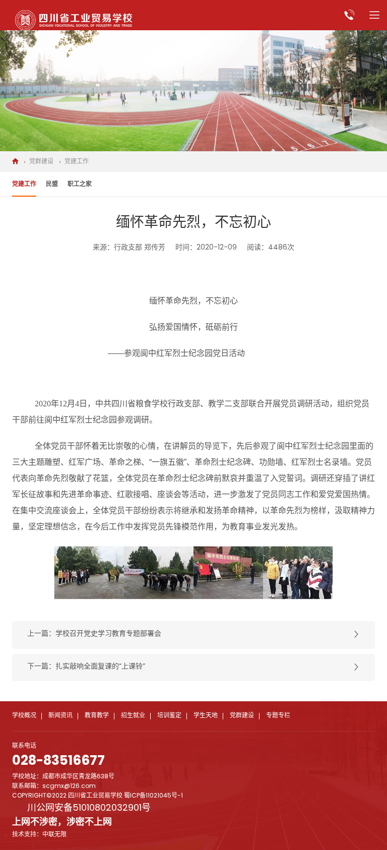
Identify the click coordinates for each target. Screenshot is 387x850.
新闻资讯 (60, 716)
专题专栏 (278, 716)
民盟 (52, 184)
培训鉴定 (169, 716)
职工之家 (80, 184)
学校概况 (24, 716)
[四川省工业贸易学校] (73, 20)
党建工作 (76, 162)
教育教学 (97, 716)
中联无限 (54, 835)
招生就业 (133, 716)
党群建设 (41, 162)
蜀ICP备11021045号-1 (153, 796)
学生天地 (206, 716)
